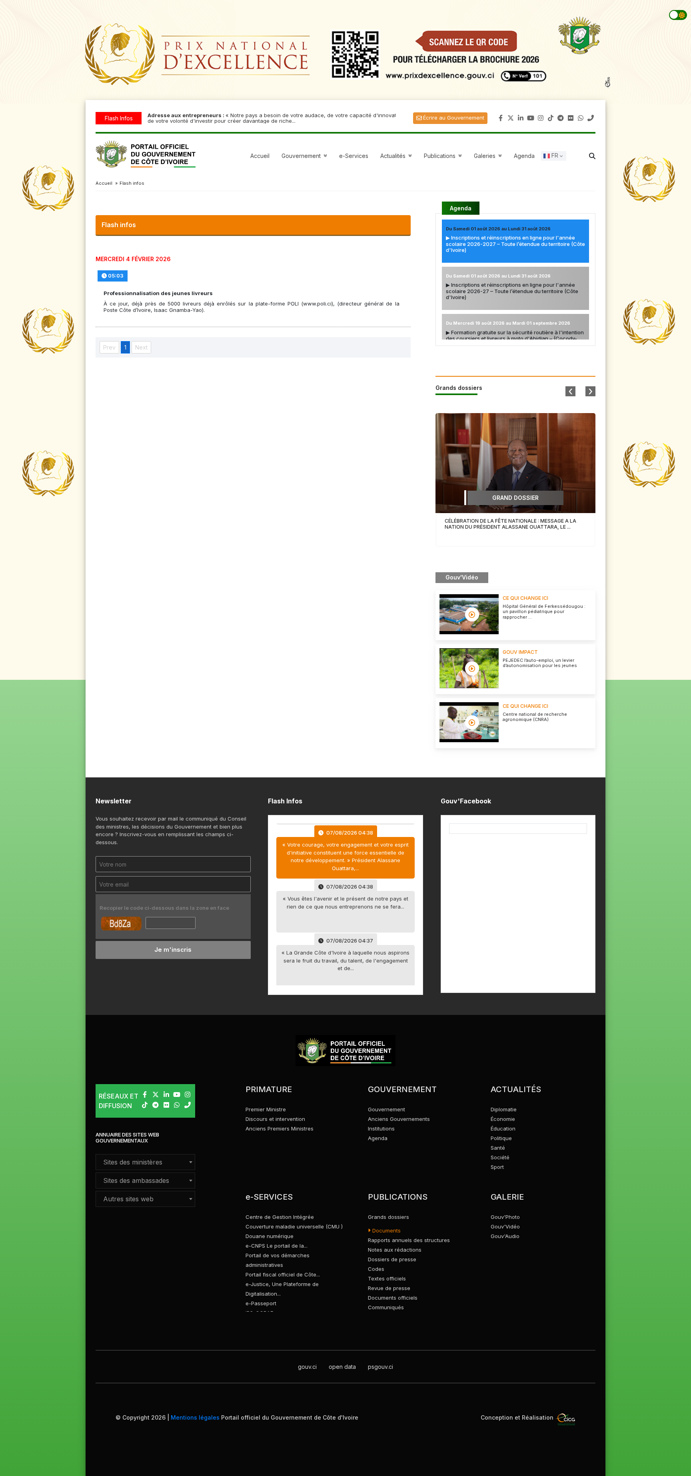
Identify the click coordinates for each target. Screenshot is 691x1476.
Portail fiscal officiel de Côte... (283, 1274)
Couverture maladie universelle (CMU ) (294, 1226)
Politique (501, 1138)
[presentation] (570, 391)
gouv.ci (307, 1366)
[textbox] (145, 1162)
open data (342, 1366)
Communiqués (386, 1307)
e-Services (353, 155)
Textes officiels (387, 1278)
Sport (497, 1167)
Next (141, 347)
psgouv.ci (380, 1366)
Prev (109, 347)
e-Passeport (261, 1303)
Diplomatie (504, 1109)
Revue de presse (389, 1288)
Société (500, 1157)
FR (554, 155)
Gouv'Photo (505, 1217)
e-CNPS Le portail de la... (277, 1245)
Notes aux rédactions (394, 1249)
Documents (386, 1230)
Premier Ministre (266, 1109)
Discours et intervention (275, 1119)
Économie (503, 1119)
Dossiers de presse (392, 1259)
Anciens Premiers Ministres (280, 1128)
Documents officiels (392, 1297)
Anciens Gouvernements (399, 1119)
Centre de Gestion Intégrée (280, 1217)
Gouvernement (386, 1109)
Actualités (397, 155)
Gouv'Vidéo (505, 1226)
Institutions (381, 1128)
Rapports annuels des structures (409, 1240)
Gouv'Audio (505, 1236)
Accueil (260, 155)
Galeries (489, 155)
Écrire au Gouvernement (453, 117)
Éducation (503, 1128)
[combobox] (145, 1162)
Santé (498, 1147)
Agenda (524, 155)
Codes (376, 1269)
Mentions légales (195, 1417)
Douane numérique (270, 1236)
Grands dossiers (388, 1217)
